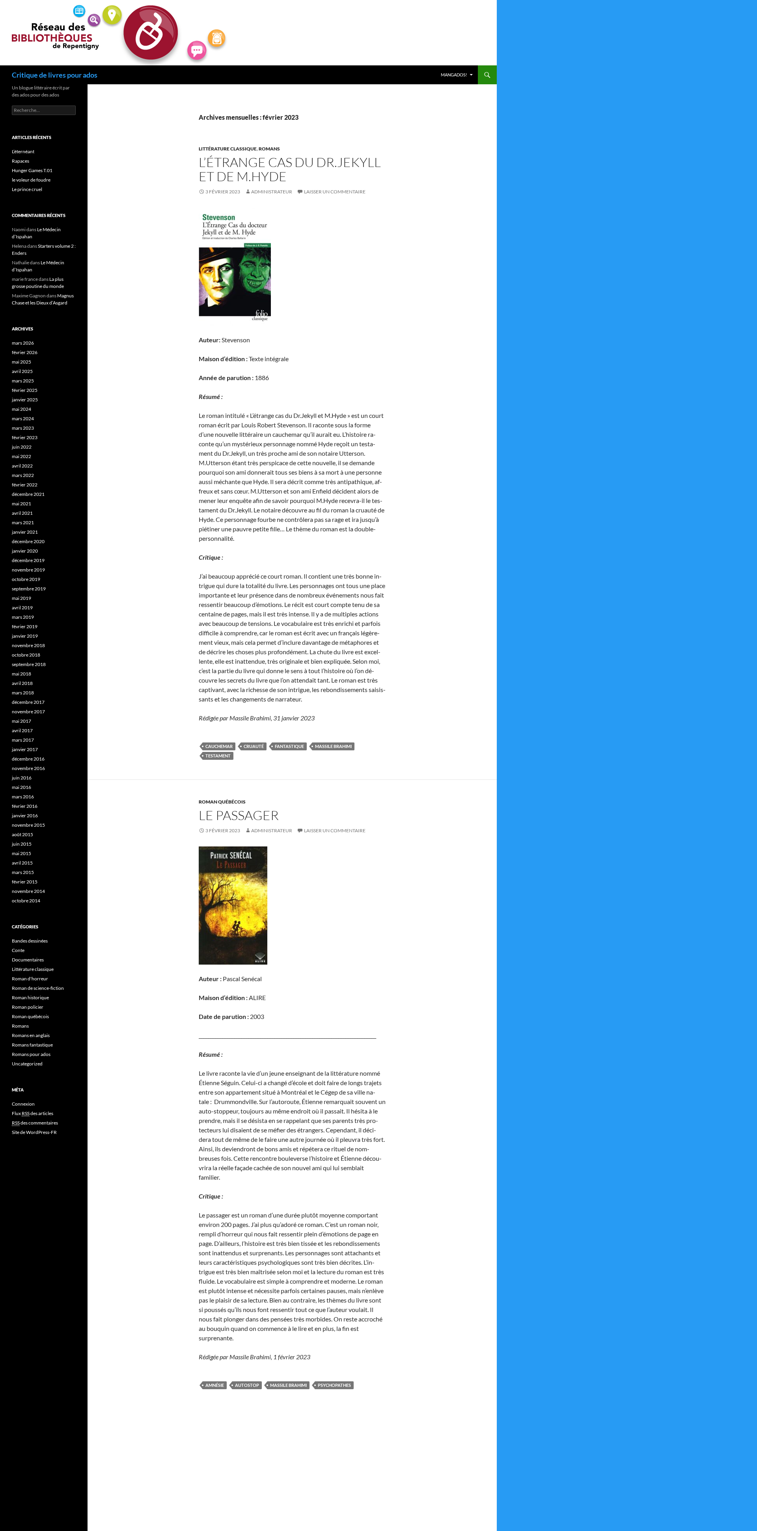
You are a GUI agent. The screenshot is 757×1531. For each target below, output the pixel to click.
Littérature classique (228, 149)
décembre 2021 (28, 494)
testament (218, 755)
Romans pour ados (31, 1054)
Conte (18, 950)
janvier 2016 (25, 815)
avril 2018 (22, 683)
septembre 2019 (29, 589)
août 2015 (22, 834)
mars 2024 (23, 418)
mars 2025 (23, 381)
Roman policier (27, 1007)
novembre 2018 (28, 645)
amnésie (214, 1385)
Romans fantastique (32, 1045)
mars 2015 (23, 872)
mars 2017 (23, 740)
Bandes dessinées (30, 941)
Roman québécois (222, 802)
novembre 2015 (28, 825)
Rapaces (20, 161)
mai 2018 (21, 674)
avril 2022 (22, 466)
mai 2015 (21, 853)
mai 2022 (21, 456)
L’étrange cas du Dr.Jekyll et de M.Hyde (290, 169)
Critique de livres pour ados (54, 75)
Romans (269, 149)
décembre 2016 (28, 759)
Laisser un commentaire (334, 192)
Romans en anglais (31, 1035)
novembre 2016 (28, 768)
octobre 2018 (26, 655)
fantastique (289, 746)
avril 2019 (22, 608)
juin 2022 (22, 447)
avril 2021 (22, 513)
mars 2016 (23, 797)
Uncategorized (27, 1064)
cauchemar (219, 746)
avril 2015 (22, 863)
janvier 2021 (25, 532)
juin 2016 (22, 778)
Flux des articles (32, 1113)
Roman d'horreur (30, 979)
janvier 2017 (25, 749)
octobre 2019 (26, 579)
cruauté (254, 746)
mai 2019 (21, 598)
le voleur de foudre (31, 180)
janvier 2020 (25, 551)
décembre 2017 (28, 702)
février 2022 (24, 485)
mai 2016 (21, 787)
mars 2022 (23, 475)
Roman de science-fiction (38, 988)
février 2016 (24, 806)
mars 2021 (23, 522)
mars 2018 (23, 693)
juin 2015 (22, 844)
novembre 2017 (28, 711)
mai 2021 (21, 504)
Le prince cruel (27, 189)
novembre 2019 (28, 570)
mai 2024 (21, 409)
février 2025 (24, 390)
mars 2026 (23, 343)
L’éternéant (23, 151)
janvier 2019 (25, 636)
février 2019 (24, 626)
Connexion (23, 1104)
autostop (247, 1385)
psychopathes (334, 1385)
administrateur (271, 192)
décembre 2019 (28, 560)
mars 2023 (23, 428)
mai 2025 (21, 362)
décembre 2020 (28, 541)
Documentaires (28, 960)
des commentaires (35, 1123)
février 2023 (24, 437)
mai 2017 (21, 721)
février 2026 (24, 352)
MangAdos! (454, 74)
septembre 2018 (29, 664)
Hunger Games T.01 (32, 170)
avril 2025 (22, 371)
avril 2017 (22, 730)
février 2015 (24, 882)
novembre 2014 (28, 891)
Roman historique (30, 997)
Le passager (239, 815)
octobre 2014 (26, 901)
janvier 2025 (25, 400)
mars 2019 (23, 617)
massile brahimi (333, 746)
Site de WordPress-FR (34, 1132)
